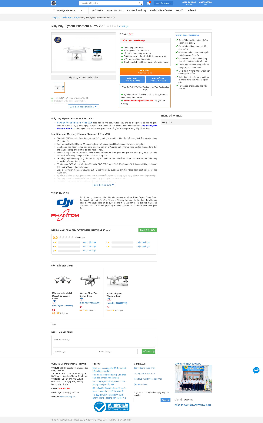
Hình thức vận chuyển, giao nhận (148, 378)
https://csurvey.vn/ (67, 396)
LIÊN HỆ (192, 10)
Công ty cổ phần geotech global (193, 405)
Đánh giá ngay (147, 230)
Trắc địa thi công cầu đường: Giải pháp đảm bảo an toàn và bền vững (109, 376)
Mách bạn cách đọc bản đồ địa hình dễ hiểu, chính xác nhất (109, 369)
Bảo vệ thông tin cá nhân (144, 367)
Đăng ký (165, 400)
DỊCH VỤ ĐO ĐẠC (115, 10)
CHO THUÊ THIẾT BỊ (136, 10)
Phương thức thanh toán (144, 373)
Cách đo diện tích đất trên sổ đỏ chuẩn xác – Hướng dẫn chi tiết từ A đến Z (109, 389)
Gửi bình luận (149, 351)
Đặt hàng (132, 79)
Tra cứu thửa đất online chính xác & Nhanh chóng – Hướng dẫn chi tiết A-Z (109, 396)
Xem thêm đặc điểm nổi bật (82, 106)
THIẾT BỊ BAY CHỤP (71, 17)
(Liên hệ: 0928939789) (62, 305)
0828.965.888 (189, 3)
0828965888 (205, 3)
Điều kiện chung (141, 384)
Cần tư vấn (158, 79)
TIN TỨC (180, 10)
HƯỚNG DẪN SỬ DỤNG (161, 10)
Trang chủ (55, 17)
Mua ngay (145, 71)
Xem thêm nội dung (102, 184)
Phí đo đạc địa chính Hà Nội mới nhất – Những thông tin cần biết (109, 383)
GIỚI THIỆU (97, 10)
